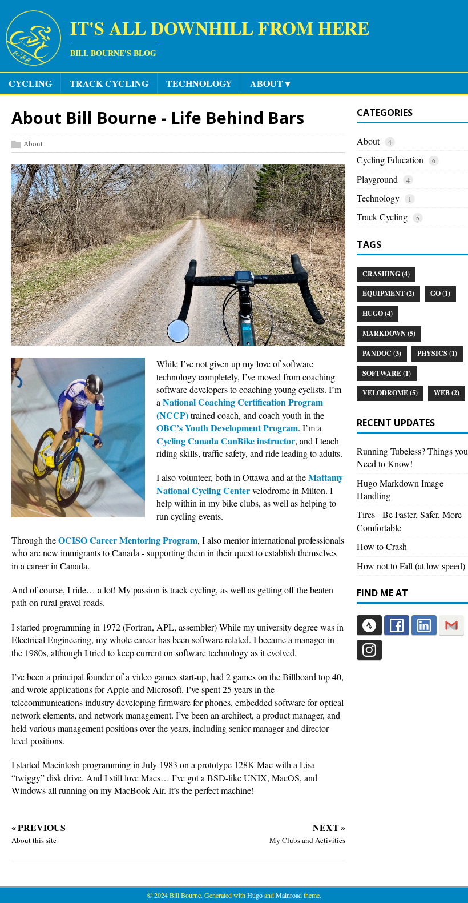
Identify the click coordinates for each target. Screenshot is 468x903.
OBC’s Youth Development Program (227, 427)
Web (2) (446, 393)
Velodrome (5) (390, 393)
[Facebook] (396, 625)
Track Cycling (382, 217)
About (33, 143)
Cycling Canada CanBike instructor (225, 440)
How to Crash (382, 546)
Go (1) (440, 293)
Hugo (255, 895)
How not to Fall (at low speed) (411, 566)
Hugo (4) (377, 313)
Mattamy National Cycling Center (249, 483)
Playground (377, 179)
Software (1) (386, 373)
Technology (378, 198)
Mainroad (289, 895)
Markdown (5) (388, 333)
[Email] (451, 625)
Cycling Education (390, 160)
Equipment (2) (388, 293)
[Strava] (369, 625)
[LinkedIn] (424, 625)
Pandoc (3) (381, 353)
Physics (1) (437, 353)
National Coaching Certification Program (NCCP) (239, 408)
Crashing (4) (386, 274)
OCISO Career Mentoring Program (127, 540)
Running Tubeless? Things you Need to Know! (412, 457)
